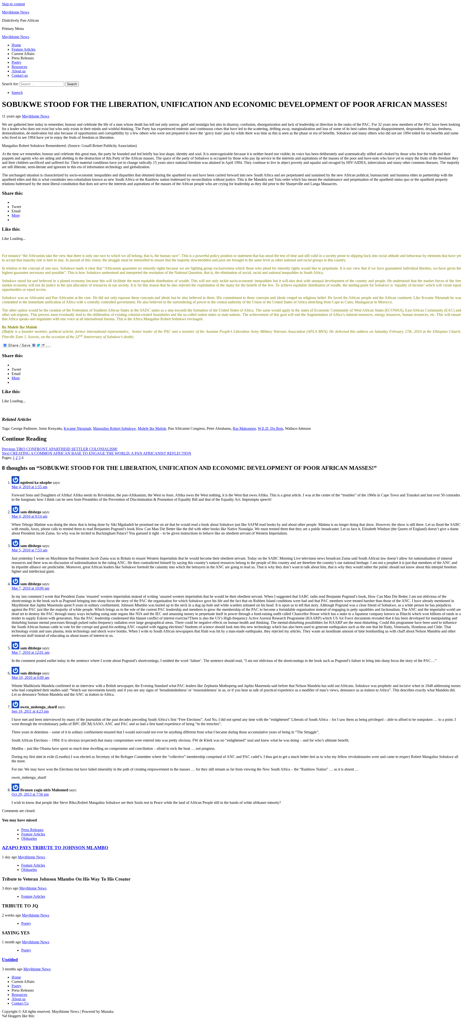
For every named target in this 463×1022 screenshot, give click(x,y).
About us (19, 71)
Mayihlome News (15, 12)
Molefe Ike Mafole (152, 428)
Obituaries (29, 838)
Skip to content (13, 4)
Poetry (16, 62)
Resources (19, 67)
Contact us (20, 75)
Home (16, 45)
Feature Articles (23, 49)
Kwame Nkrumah (77, 428)
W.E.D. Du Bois (270, 428)
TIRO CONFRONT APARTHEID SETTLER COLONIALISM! (59, 449)
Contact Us (20, 1003)
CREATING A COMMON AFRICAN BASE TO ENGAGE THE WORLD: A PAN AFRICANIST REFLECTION (96, 453)
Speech (17, 92)
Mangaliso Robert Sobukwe (114, 428)
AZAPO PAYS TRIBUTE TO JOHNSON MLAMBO (55, 847)
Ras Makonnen (244, 428)
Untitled (10, 959)
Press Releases (32, 830)
